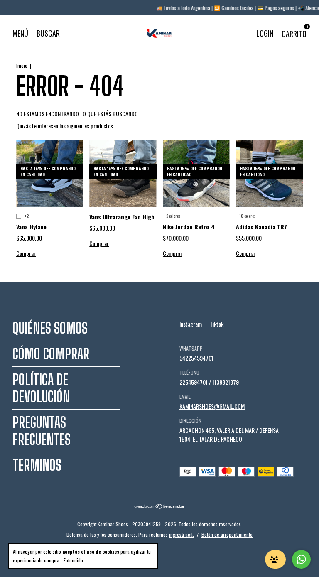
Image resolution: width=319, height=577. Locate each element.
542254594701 (196, 358)
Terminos (36, 465)
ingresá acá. (181, 534)
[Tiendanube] (160, 506)
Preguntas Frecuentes (41, 431)
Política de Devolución (41, 388)
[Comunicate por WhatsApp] (301, 559)
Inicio (21, 65)
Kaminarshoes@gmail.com (212, 406)
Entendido (73, 560)
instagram (191, 323)
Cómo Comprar (50, 353)
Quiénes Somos (50, 327)
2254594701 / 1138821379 (209, 382)
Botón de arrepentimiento (227, 534)
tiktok (216, 323)
